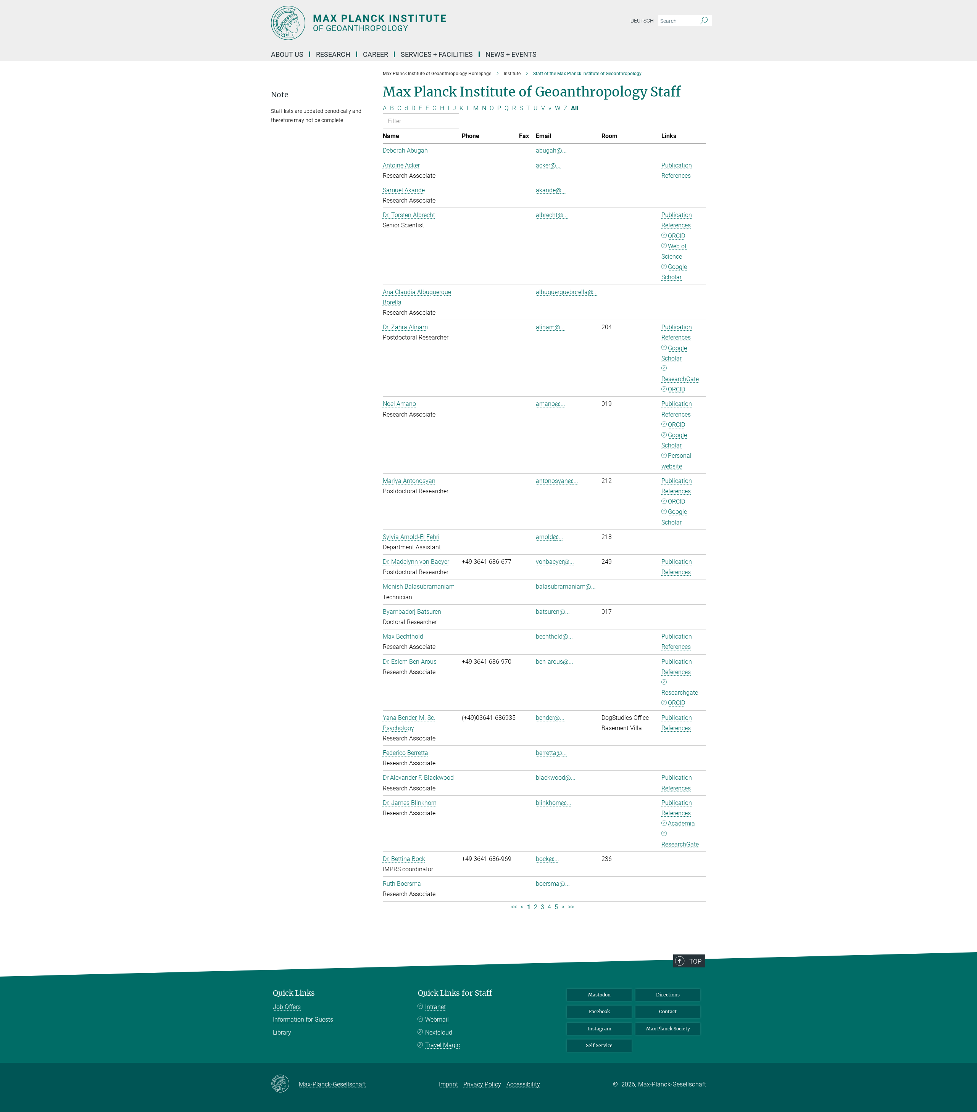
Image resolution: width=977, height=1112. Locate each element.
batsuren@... (553, 611)
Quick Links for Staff (455, 993)
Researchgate (679, 692)
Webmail (437, 1019)
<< (514, 907)
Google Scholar (674, 272)
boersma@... (553, 883)
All (574, 108)
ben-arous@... (554, 661)
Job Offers (287, 1007)
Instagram (599, 1029)
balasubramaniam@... (566, 586)
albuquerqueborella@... (567, 292)
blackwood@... (556, 777)
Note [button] (279, 94)
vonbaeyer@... (555, 561)
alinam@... (550, 327)
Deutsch (642, 21)
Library (282, 1032)
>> (571, 907)
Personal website (676, 461)
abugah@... (551, 150)
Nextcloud (438, 1032)
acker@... (548, 165)
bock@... (547, 859)
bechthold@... (554, 636)
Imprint (448, 1084)
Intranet (435, 1007)
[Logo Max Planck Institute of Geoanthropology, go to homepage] (414, 23)
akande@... (551, 190)
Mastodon (599, 995)
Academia (681, 823)
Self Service (599, 1045)
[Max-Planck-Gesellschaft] (285, 1084)
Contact (668, 1011)
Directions (668, 995)
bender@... (550, 717)
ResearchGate (680, 379)
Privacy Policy (482, 1084)
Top (695, 961)
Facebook (599, 1011)
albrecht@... (552, 215)
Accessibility (523, 1084)
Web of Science (674, 251)
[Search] (704, 21)
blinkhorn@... (553, 802)
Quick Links (294, 993)
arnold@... (549, 537)
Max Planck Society (668, 1029)
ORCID (676, 236)
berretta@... (551, 752)
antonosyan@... (557, 480)
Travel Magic (442, 1045)
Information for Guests (303, 1019)
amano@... (550, 403)
